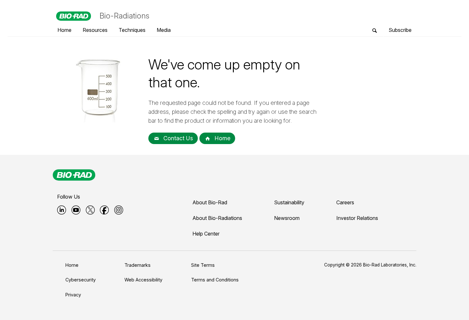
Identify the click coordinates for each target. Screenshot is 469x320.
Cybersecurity (80, 279)
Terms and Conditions (215, 279)
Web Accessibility (143, 279)
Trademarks (137, 265)
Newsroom (287, 218)
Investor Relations (357, 218)
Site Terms (203, 265)
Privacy (73, 294)
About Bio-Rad (209, 202)
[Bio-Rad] (74, 175)
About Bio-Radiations (217, 218)
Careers (345, 202)
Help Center (206, 233)
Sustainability (289, 202)
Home (221, 138)
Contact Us (177, 138)
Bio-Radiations (124, 15)
